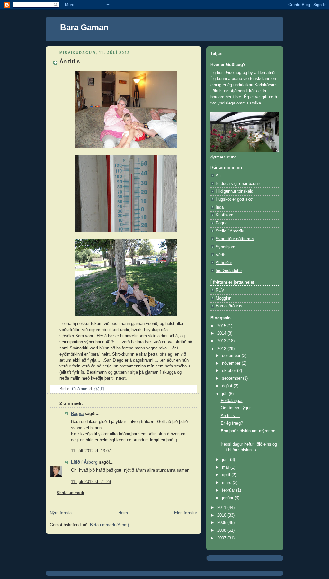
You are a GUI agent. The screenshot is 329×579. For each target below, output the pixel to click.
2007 (222, 538)
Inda (220, 207)
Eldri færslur (185, 513)
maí (226, 467)
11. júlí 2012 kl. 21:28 (91, 481)
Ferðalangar (232, 400)
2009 (222, 522)
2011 (222, 507)
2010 (222, 515)
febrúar (229, 490)
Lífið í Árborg (84, 462)
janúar (228, 498)
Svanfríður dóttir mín (235, 239)
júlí (225, 394)
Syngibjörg (225, 247)
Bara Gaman (84, 27)
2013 (222, 341)
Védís (221, 255)
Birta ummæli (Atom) (109, 525)
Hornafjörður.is (229, 306)
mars (227, 482)
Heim (123, 513)
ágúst (228, 386)
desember (232, 355)
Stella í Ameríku (230, 231)
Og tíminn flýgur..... (239, 408)
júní (226, 459)
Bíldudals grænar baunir (238, 183)
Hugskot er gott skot (234, 199)
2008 (222, 530)
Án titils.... (230, 415)
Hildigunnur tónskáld (234, 191)
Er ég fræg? (232, 423)
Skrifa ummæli (70, 493)
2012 (222, 349)
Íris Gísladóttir (229, 270)
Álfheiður (224, 262)
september (232, 378)
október (229, 370)
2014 (222, 333)
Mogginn (223, 298)
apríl (226, 475)
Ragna (77, 414)
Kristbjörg (224, 215)
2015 (222, 326)
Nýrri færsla (61, 513)
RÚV (220, 290)
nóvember (232, 363)
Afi (218, 175)
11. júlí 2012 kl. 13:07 (91, 451)
